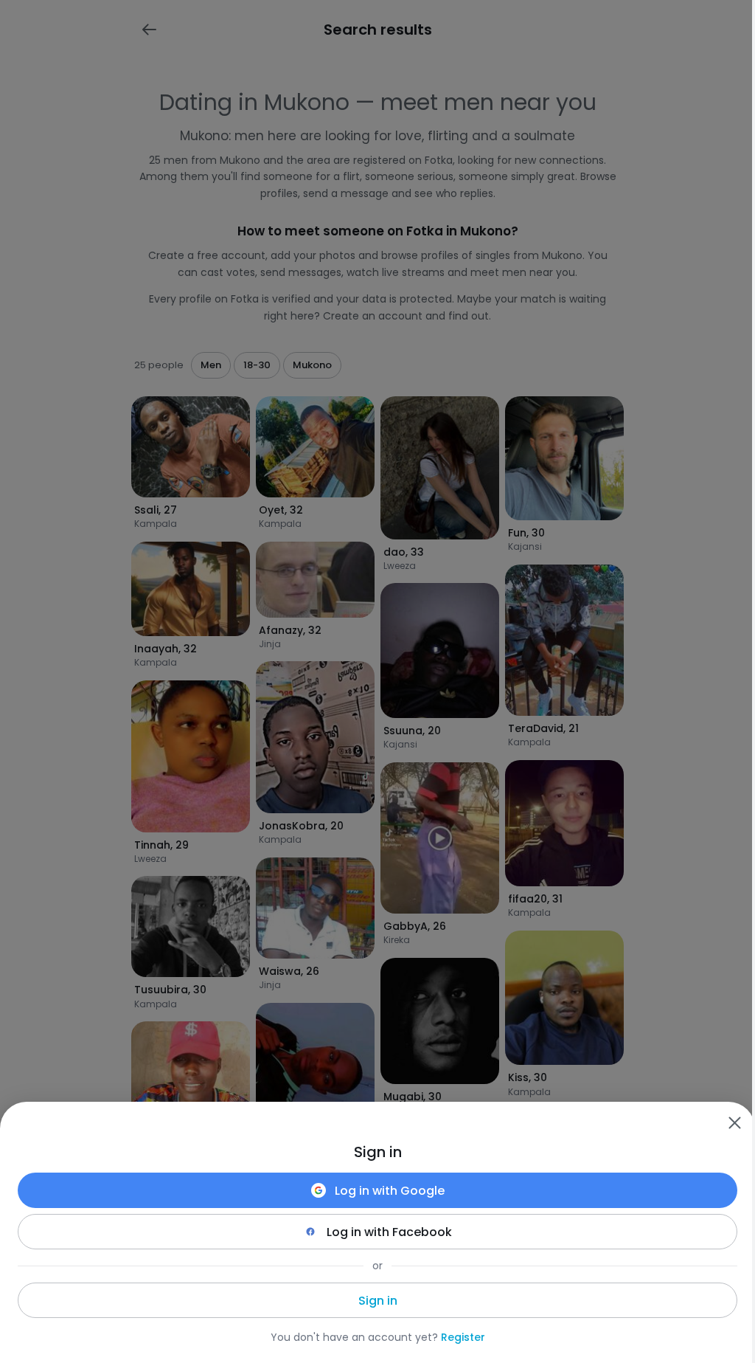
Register (463, 1337)
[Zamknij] (734, 1122)
